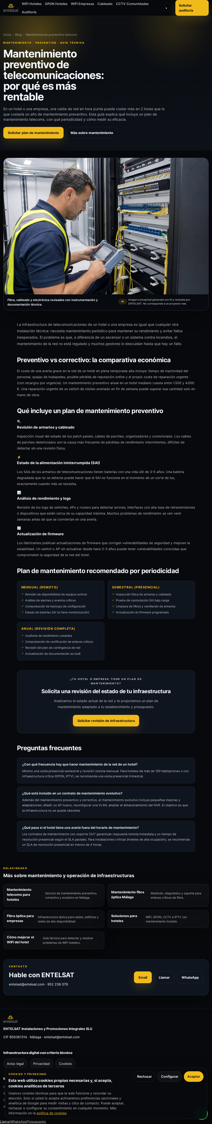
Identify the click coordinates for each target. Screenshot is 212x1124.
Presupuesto (36, 1121)
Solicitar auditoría (186, 7)
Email (143, 977)
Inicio (7, 35)
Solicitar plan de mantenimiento (33, 133)
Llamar (164, 977)
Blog (18, 35)
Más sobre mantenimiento (92, 133)
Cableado (105, 4)
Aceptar (193, 1076)
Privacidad (41, 1064)
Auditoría (29, 12)
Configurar (169, 1076)
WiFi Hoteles (32, 4)
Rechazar (144, 1076)
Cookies (65, 1064)
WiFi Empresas (82, 4)
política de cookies (51, 1113)
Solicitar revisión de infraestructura (106, 721)
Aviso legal (15, 1064)
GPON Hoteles (56, 4)
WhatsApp (190, 977)
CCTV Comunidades (132, 4)
